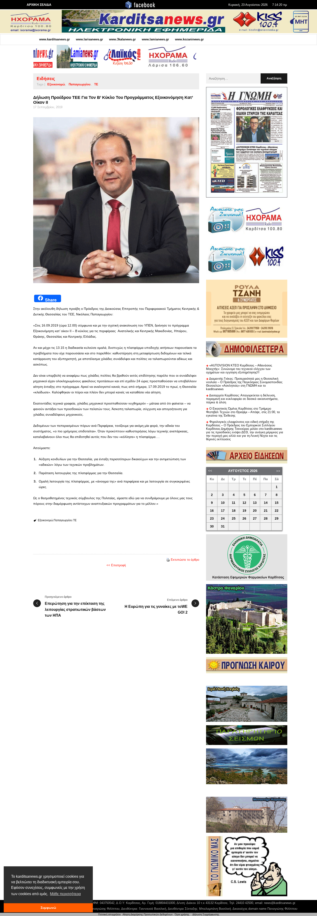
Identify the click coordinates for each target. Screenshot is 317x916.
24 (223, 518)
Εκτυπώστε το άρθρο (185, 559)
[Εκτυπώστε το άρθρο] (168, 559)
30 (212, 526)
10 (223, 503)
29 (276, 518)
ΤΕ (96, 84)
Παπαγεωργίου (80, 84)
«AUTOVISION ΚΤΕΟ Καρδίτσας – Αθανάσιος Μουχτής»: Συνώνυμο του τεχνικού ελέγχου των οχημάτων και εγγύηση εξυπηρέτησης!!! (239, 369)
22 (276, 510)
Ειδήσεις (46, 78)
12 (244, 503)
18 (234, 510)
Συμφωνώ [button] (48, 908)
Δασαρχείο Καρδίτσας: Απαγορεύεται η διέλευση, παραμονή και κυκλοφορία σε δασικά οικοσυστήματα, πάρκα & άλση (242, 399)
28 (266, 518)
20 (255, 510)
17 (223, 510)
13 (255, 503)
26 (244, 518)
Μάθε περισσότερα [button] (65, 894)
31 (223, 526)
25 (234, 518)
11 (233, 503)
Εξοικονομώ (56, 84)
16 (212, 510)
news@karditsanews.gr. (280, 903)
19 (244, 510)
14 (266, 503)
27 (255, 518)
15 (276, 503)
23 (212, 518)
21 (266, 510)
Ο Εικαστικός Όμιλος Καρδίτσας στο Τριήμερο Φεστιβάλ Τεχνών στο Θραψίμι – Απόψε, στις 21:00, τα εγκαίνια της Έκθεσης (243, 412)
